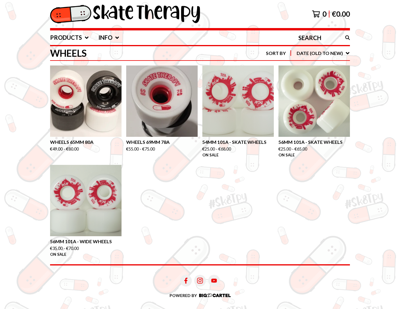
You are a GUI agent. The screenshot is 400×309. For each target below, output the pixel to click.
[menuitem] (69, 37)
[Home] (125, 14)
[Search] (347, 37)
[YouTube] (214, 280)
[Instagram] (200, 280)
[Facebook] (186, 280)
